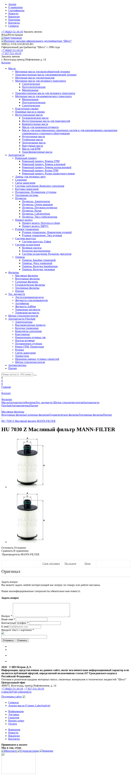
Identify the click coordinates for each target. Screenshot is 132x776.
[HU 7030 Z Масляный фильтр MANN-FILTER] (27, 486)
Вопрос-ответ (16, 720)
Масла (5, 402)
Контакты (14, 738)
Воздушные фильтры (13, 414)
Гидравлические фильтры (64, 414)
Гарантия (13, 717)
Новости (13, 732)
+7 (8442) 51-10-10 (12, 31)
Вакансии (14, 735)
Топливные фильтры (91, 414)
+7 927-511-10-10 (11, 53)
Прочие (107, 414)
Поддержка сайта (11, 696)
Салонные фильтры (37, 414)
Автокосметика (21, 405)
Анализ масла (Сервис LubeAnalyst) (29, 705)
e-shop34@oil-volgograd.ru (16, 691)
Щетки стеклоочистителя (68, 402)
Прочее (34, 405)
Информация (16, 711)
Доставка (13, 714)
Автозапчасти (17, 402)
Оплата (12, 723)
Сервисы (13, 702)
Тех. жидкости (44, 402)
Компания (14, 729)
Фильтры (30, 402)
